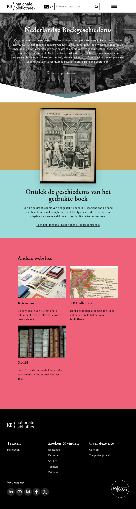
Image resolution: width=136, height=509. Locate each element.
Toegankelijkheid (99, 455)
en (52, 6)
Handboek (13, 449)
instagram (28, 492)
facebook (36, 492)
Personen (54, 455)
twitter (45, 492)
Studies (52, 461)
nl (46, 6)
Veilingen (53, 472)
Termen (53, 466)
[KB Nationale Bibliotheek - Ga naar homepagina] (21, 6)
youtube (19, 492)
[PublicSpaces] (120, 489)
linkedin (11, 492)
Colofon (94, 449)
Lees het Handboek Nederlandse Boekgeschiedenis (68, 224)
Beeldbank (54, 449)
